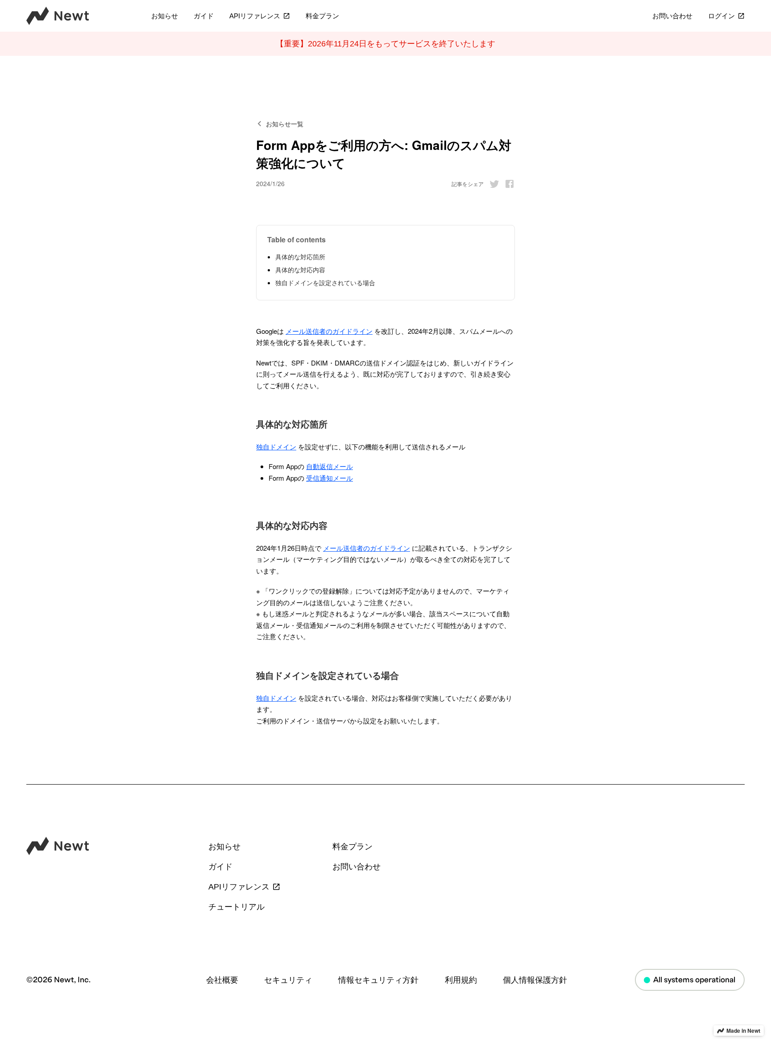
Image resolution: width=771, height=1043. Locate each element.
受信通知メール (329, 477)
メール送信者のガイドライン (329, 331)
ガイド (204, 16)
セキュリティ (288, 980)
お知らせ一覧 (284, 123)
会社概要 (222, 980)
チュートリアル (236, 906)
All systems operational (694, 980)
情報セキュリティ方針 (378, 980)
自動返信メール (329, 466)
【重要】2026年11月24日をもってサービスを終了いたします (385, 43)
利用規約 (461, 980)
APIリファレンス (254, 16)
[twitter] (492, 184)
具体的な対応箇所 (300, 256)
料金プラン (322, 16)
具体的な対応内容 (300, 269)
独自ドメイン (276, 446)
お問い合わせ (672, 16)
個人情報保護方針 (535, 980)
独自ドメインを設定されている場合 (325, 282)
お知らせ (164, 16)
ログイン (721, 16)
